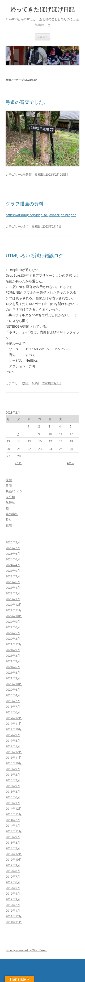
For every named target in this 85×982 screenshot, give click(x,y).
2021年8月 (13, 655)
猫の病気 (12, 514)
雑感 (9, 525)
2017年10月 (14, 729)
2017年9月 (13, 735)
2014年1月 (13, 825)
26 (71, 449)
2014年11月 (14, 814)
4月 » (70, 463)
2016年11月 (14, 757)
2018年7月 (13, 706)
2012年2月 (13, 905)
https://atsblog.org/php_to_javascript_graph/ (41, 215)
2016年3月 (13, 774)
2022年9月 (13, 621)
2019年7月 (13, 701)
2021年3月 (13, 678)
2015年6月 (13, 797)
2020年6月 (13, 689)
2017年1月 (13, 746)
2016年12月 (14, 752)
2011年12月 (14, 916)
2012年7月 (13, 876)
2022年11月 (14, 610)
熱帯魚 (10, 502)
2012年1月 (13, 910)
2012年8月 (13, 871)
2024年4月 (13, 565)
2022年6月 (13, 627)
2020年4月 (13, 695)
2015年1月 (13, 803)
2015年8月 (13, 791)
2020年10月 (14, 684)
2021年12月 (14, 644)
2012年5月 (13, 888)
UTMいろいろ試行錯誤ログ (34, 255)
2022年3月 (13, 638)
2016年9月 (13, 769)
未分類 (27, 174)
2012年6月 (13, 882)
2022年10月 (14, 616)
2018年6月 (13, 712)
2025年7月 (13, 548)
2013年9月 (13, 837)
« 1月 (18, 463)
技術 (25, 226)
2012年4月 (13, 893)
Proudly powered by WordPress (26, 950)
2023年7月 (13, 576)
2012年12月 (14, 854)
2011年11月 (14, 922)
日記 (9, 485)
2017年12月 (14, 718)
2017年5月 (13, 740)
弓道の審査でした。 (27, 102)
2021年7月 (13, 661)
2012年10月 (14, 859)
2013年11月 (14, 831)
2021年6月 (13, 667)
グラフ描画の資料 (24, 203)
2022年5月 (13, 633)
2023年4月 (13, 587)
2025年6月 (13, 553)
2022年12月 (14, 604)
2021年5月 (13, 672)
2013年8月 (13, 842)
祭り (9, 519)
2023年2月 (13, 593)
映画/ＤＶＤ (14, 491)
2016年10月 (14, 763)
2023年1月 (13, 599)
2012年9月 (13, 865)
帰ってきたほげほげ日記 (42, 9)
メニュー (42, 36)
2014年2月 (13, 820)
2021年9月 (13, 650)
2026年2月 (13, 542)
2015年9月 (13, 786)
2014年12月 (14, 808)
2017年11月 (14, 723)
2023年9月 (13, 570)
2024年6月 (13, 559)
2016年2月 (13, 780)
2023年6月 (13, 582)
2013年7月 (13, 848)
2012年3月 (13, 899)
